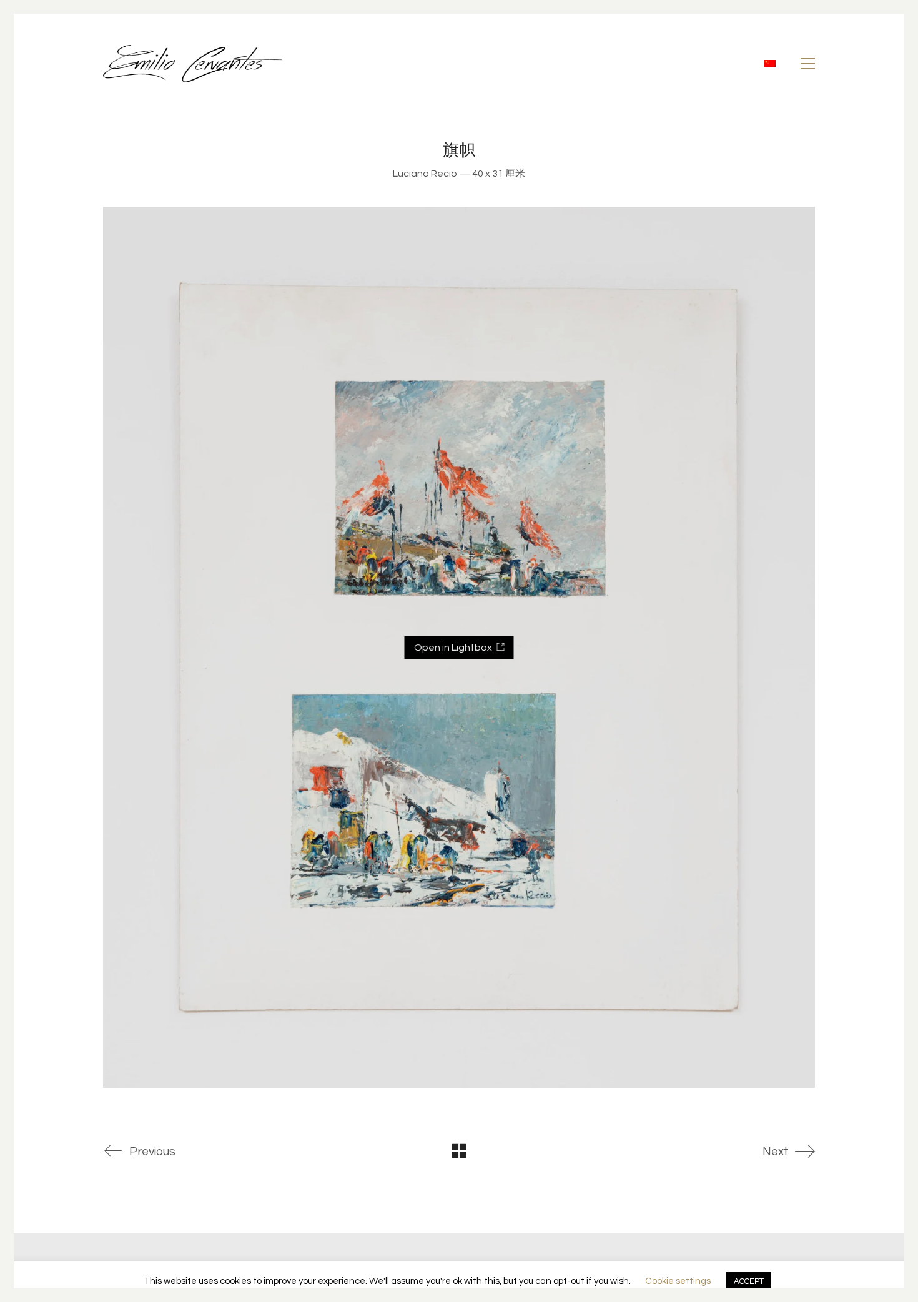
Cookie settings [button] (678, 1281)
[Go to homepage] (192, 63)
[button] (808, 63)
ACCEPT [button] (749, 1281)
